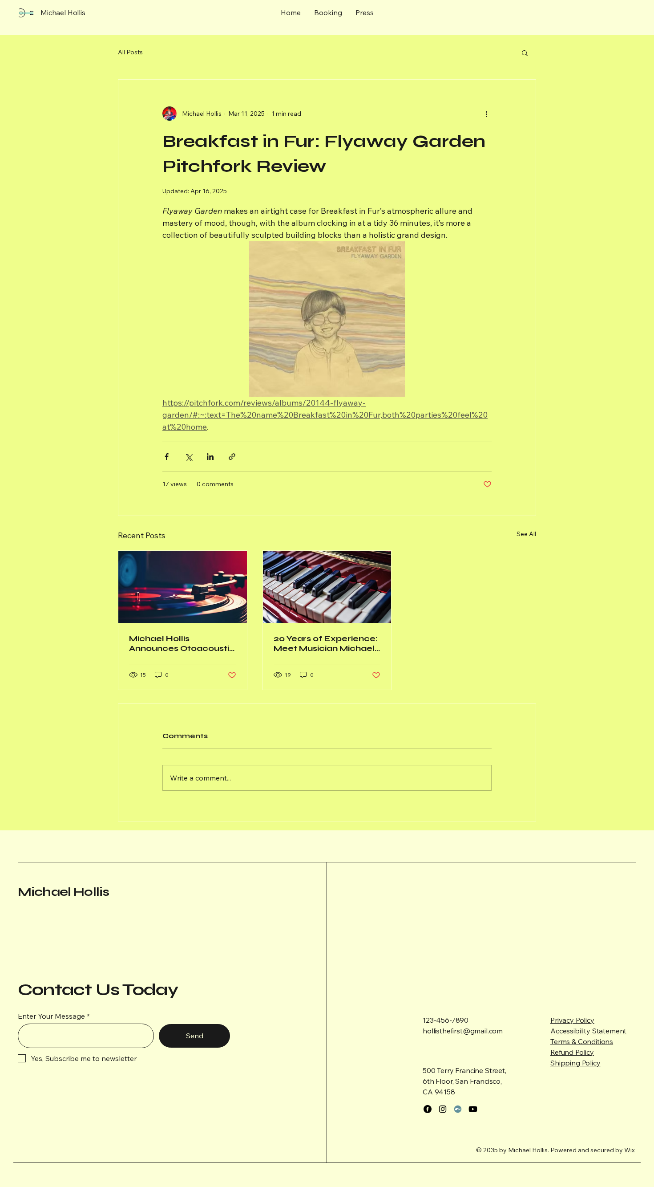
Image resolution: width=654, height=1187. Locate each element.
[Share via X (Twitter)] (188, 456)
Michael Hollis (63, 891)
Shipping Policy (575, 1062)
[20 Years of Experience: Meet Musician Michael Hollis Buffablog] (327, 587)
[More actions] (486, 113)
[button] (525, 52)
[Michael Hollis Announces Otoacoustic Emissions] (182, 587)
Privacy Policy (572, 1020)
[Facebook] (427, 1109)
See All (526, 534)
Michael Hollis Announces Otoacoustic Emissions (182, 643)
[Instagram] (443, 1109)
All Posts (130, 52)
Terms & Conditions (581, 1041)
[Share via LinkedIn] (210, 456)
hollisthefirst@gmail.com (463, 1030)
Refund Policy (572, 1052)
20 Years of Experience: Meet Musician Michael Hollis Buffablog (326, 643)
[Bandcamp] (458, 1109)
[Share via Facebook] (166, 456)
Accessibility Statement (588, 1030)
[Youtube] (473, 1109)
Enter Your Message (51, 1016)
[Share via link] (232, 456)
